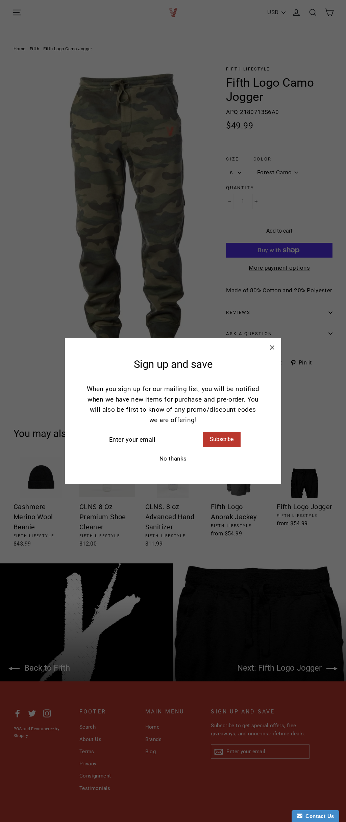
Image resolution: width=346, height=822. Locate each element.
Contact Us (318, 816)
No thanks (173, 458)
